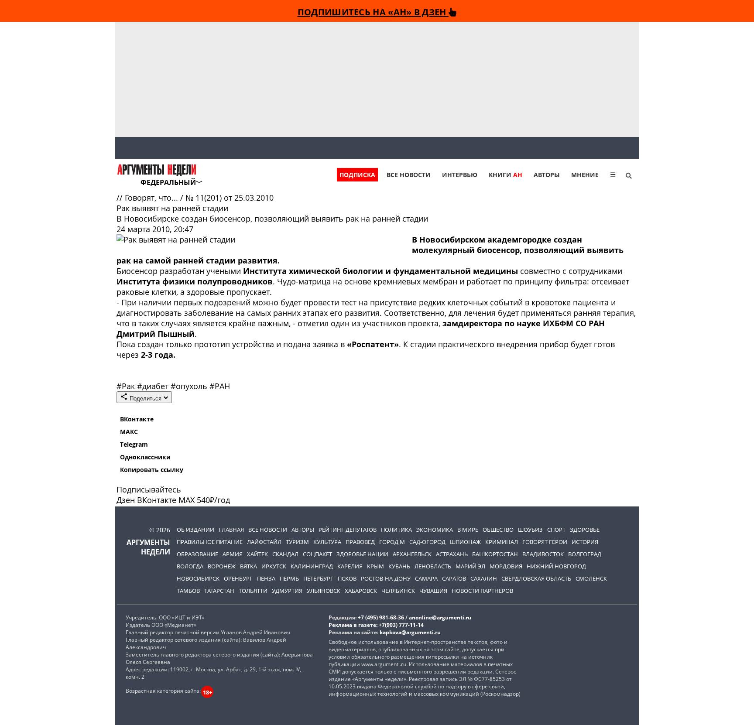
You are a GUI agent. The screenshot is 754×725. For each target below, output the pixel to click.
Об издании (195, 529)
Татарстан (219, 591)
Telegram (134, 444)
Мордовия (506, 566)
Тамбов (188, 591)
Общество (498, 529)
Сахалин (483, 578)
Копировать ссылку (151, 469)
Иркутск (273, 566)
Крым (375, 566)
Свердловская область (536, 578)
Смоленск (591, 578)
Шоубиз (530, 529)
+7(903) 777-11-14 (401, 625)
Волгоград (584, 554)
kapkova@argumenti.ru (410, 632)
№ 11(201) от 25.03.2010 (229, 197)
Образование (197, 554)
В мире (467, 529)
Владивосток (543, 554)
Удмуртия (287, 591)
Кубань (399, 566)
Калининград (312, 566)
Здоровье (585, 529)
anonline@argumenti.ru (440, 617)
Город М (392, 542)
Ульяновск (323, 591)
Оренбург (238, 578)
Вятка (248, 566)
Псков (347, 578)
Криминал (501, 542)
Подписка (357, 175)
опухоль (190, 386)
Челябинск (398, 591)
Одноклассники (145, 457)
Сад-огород (427, 542)
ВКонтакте (137, 419)
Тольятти (253, 591)
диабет (154, 386)
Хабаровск (361, 591)
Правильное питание (210, 542)
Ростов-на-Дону (386, 578)
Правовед (360, 542)
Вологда (190, 566)
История (585, 542)
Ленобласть (433, 566)
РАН (219, 386)
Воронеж (222, 566)
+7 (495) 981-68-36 (381, 617)
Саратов (454, 578)
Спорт (556, 529)
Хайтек (257, 554)
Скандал (285, 554)
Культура (327, 542)
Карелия (350, 566)
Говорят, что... (152, 197)
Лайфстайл (264, 542)
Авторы (547, 175)
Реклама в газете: (353, 625)
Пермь (289, 578)
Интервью (459, 175)
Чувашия (433, 591)
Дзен (126, 500)
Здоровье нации (362, 554)
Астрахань (452, 554)
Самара (426, 578)
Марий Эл (470, 566)
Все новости (409, 175)
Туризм (297, 542)
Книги (505, 175)
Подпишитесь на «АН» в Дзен (373, 12)
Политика (396, 529)
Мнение (585, 175)
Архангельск (412, 554)
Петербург (318, 578)
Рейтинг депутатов (348, 529)
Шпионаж (465, 542)
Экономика (434, 529)
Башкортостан (495, 554)
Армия (233, 554)
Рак (127, 386)
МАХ (186, 500)
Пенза (266, 578)
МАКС (129, 431)
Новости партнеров (482, 591)
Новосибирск (198, 578)
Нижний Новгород (556, 566)
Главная (231, 529)
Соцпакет (317, 554)
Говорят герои (544, 542)
